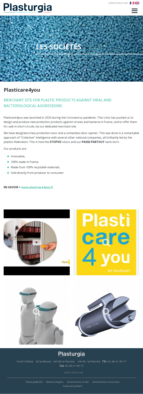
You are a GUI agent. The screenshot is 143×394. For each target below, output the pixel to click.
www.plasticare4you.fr (37, 187)
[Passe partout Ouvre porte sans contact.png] (106, 312)
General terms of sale (78, 381)
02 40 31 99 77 (117, 361)
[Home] (28, 8)
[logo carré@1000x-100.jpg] (106, 242)
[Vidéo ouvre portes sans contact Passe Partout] (37, 242)
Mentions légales (54, 381)
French (132, 3)
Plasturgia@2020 (34, 381)
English (137, 3)
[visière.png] (37, 312)
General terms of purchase (105, 381)
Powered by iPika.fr (72, 386)
